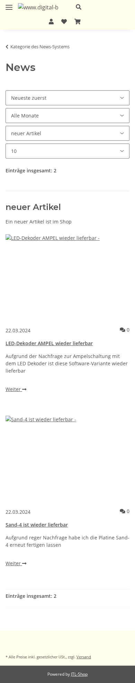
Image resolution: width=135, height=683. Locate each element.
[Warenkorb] (77, 22)
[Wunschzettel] (64, 22)
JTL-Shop (79, 674)
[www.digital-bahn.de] (38, 7)
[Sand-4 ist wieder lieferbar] (67, 458)
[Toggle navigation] (9, 4)
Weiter (14, 389)
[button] (99, 7)
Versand (83, 656)
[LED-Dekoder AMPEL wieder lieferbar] (67, 277)
